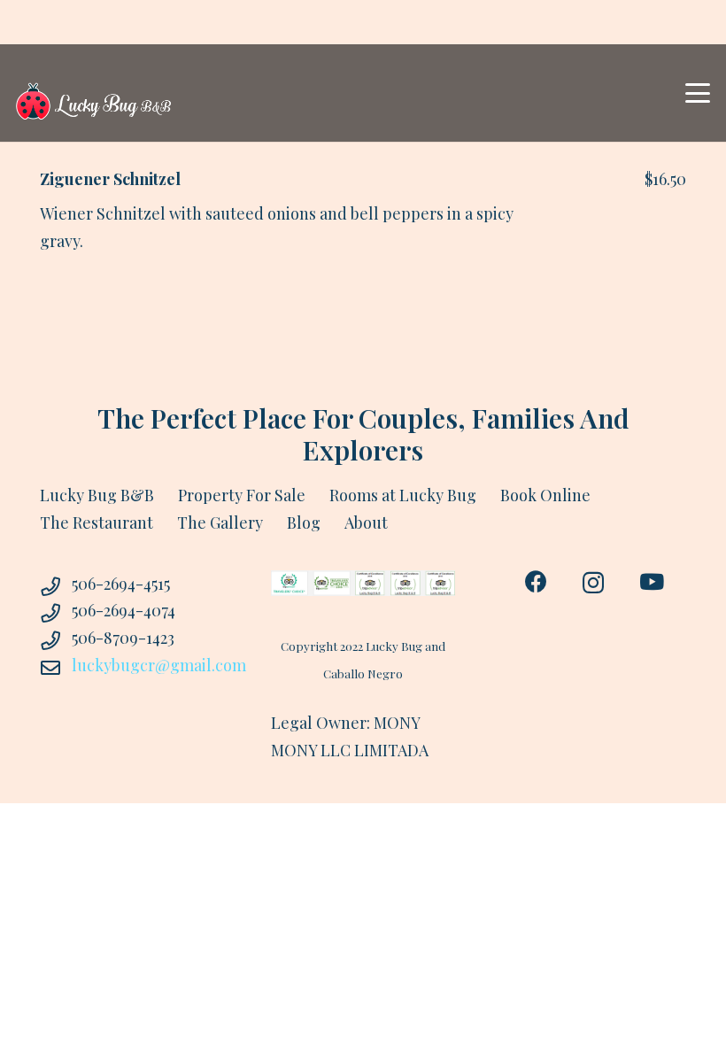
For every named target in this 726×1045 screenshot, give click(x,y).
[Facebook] (536, 581)
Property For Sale (241, 495)
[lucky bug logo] (93, 93)
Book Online (545, 495)
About (366, 522)
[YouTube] (651, 581)
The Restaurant (96, 522)
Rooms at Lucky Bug (402, 495)
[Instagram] (593, 582)
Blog (304, 522)
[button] (698, 93)
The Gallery (220, 522)
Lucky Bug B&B (97, 495)
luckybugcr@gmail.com (159, 665)
